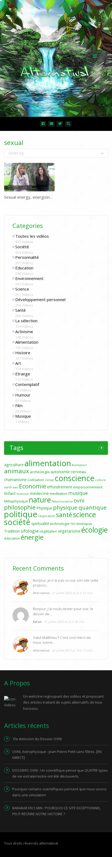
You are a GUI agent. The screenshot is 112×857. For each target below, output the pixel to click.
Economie (32, 486)
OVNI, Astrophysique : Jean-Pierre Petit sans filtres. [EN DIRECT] (57, 754)
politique (20, 514)
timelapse (84, 523)
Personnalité (27, 257)
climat (49, 480)
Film (19, 405)
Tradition (12, 531)
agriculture (14, 464)
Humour (22, 395)
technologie (60, 523)
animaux (16, 471)
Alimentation (26, 342)
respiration (46, 516)
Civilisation (35, 480)
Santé (20, 310)
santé (64, 514)
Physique (44, 508)
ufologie (30, 531)
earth (8, 487)
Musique (23, 416)
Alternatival (41, 593)
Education (24, 267)
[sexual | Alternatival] (54, 55)
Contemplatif (27, 384)
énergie (32, 537)
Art (18, 363)
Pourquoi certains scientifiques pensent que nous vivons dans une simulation (59, 792)
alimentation (47, 463)
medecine (39, 493)
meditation (58, 493)
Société (22, 246)
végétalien (48, 531)
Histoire (22, 352)
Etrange (22, 373)
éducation (12, 538)
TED (73, 524)
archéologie (40, 471)
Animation (79, 465)
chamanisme (15, 479)
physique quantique (80, 507)
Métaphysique (16, 501)
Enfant (10, 493)
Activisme (24, 331)
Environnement (29, 278)
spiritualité (40, 523)
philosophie (20, 507)
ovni (79, 500)
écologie (94, 530)
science (84, 514)
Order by (16, 153)
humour (23, 494)
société (17, 522)
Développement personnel (40, 299)
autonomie (60, 471)
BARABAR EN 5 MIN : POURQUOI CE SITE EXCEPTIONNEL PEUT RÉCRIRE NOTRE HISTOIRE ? (56, 811)
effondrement (59, 486)
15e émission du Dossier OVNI (37, 738)
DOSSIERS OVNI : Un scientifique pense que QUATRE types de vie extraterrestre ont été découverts (60, 773)
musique (78, 493)
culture (100, 480)
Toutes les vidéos (32, 236)
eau (15, 487)
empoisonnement (87, 487)
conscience (74, 478)
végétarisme (69, 531)
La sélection (26, 320)
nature (40, 500)
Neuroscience (62, 501)
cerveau (78, 471)
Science (22, 289)
